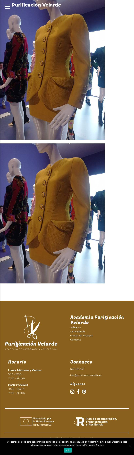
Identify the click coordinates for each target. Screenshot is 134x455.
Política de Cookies (94, 445)
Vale (68, 450)
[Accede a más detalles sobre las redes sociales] (72, 391)
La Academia (77, 331)
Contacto (75, 339)
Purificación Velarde (36, 5)
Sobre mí (75, 327)
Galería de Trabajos (81, 335)
